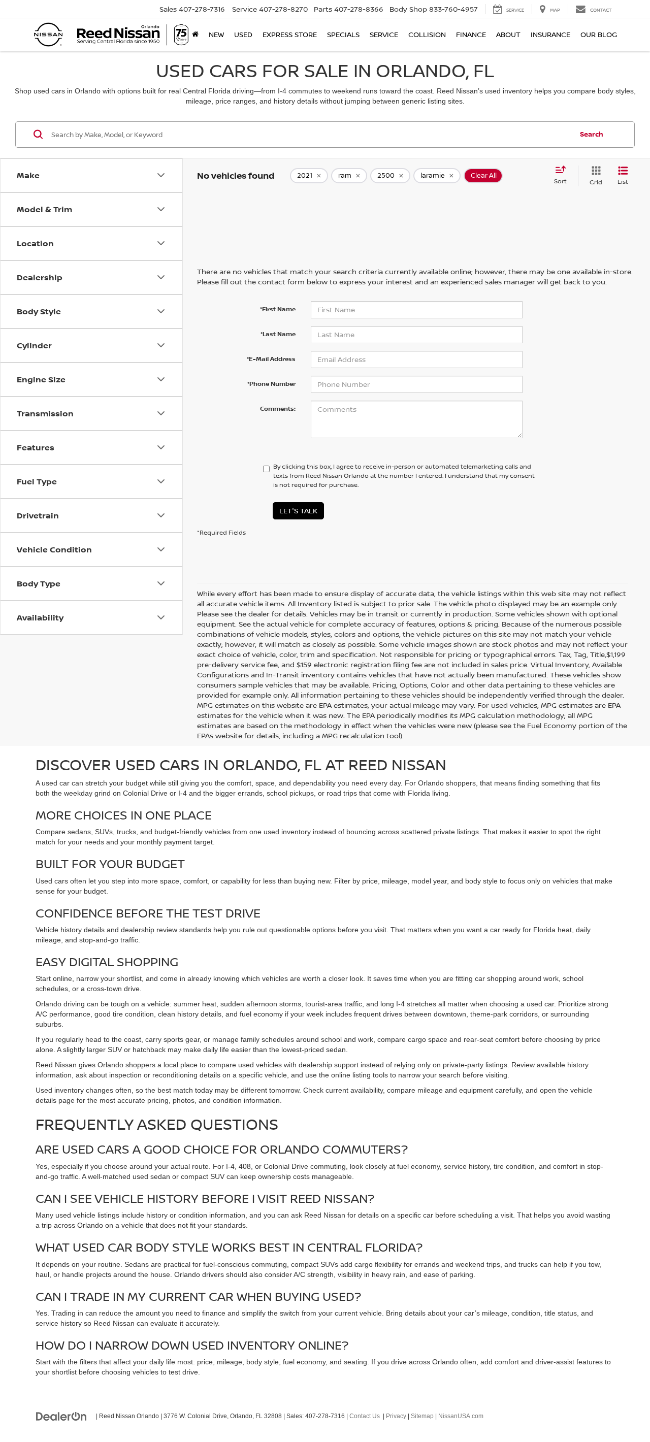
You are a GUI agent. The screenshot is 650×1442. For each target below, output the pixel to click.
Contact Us (364, 1416)
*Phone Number (271, 383)
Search (591, 134)
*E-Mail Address (271, 358)
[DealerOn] (61, 1416)
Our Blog (598, 34)
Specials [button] (343, 34)
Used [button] (243, 34)
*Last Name (278, 334)
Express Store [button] (290, 34)
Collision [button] (427, 34)
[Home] (195, 34)
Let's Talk (298, 510)
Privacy (396, 1416)
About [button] (508, 34)
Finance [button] (471, 34)
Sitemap (422, 1416)
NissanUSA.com (460, 1416)
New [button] (216, 34)
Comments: (278, 408)
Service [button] (384, 34)
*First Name (278, 309)
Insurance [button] (550, 34)
